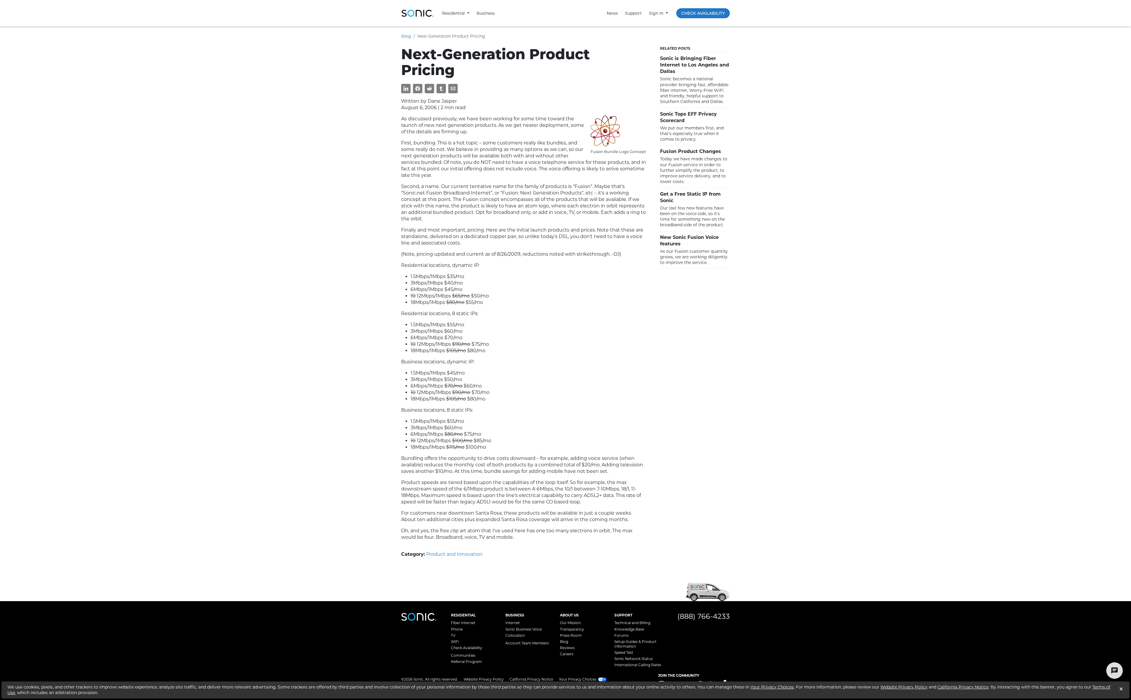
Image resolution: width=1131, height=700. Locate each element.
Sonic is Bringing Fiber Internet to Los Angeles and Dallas (694, 65)
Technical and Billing (632, 623)
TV (453, 635)
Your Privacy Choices (772, 687)
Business (486, 13)
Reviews (567, 648)
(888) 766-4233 (703, 616)
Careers (566, 654)
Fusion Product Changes (690, 151)
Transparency (572, 629)
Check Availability (703, 13)
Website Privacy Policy (484, 679)
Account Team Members (527, 643)
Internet (512, 623)
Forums (621, 635)
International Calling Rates (637, 665)
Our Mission (570, 623)
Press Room (571, 635)
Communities (463, 655)
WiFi (455, 641)
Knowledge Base (629, 629)
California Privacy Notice (531, 679)
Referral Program (466, 661)
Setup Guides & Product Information (635, 644)
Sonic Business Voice (523, 629)
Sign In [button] (656, 13)
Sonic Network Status (633, 658)
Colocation (515, 635)
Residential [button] (454, 13)
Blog (406, 36)
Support (633, 13)
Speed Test (623, 652)
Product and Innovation (454, 554)
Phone (457, 629)
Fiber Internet (463, 623)
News (612, 13)
